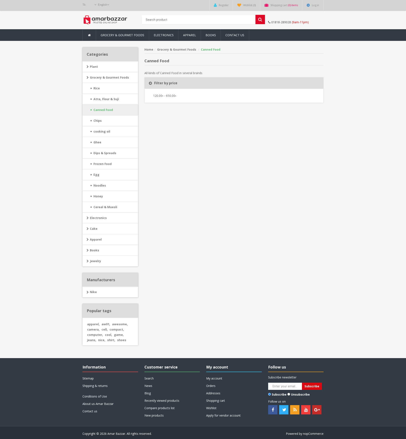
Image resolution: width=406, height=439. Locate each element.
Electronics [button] (164, 35)
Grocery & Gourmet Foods (109, 77)
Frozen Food (102, 164)
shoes (121, 340)
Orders (210, 386)
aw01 (106, 324)
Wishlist (211, 408)
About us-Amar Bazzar (98, 404)
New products (154, 415)
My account (214, 378)
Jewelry (95, 261)
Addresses (213, 393)
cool (108, 335)
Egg (96, 175)
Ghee (97, 142)
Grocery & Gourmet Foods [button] (122, 35)
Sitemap (88, 378)
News (148, 386)
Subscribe (279, 394)
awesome (120, 324)
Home (148, 49)
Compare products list (159, 408)
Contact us (89, 411)
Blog (147, 393)
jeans (91, 340)
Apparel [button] (189, 35)
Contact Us (234, 35)
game (119, 335)
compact (117, 329)
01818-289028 (280, 22)
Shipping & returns (95, 386)
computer (95, 335)
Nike (93, 292)
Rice (96, 88)
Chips (97, 121)
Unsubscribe (300, 394)
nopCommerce (313, 434)
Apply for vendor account (223, 415)
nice (101, 340)
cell (105, 329)
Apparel (96, 239)
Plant (94, 67)
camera (93, 329)
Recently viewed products (161, 401)
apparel (93, 324)
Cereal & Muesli (105, 207)
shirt (111, 340)
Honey (98, 196)
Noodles (99, 185)
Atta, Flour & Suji (106, 99)
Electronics (98, 218)
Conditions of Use (94, 396)
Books (211, 35)
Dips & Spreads (104, 153)
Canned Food (103, 110)
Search (149, 378)
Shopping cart (215, 401)
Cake (93, 229)
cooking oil (101, 131)
